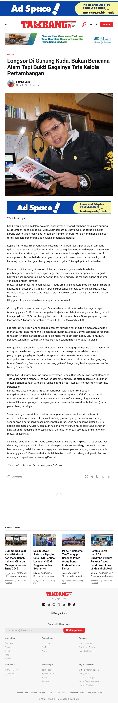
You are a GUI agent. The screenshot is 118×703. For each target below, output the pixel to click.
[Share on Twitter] (86, 476)
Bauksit (8, 658)
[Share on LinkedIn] (98, 476)
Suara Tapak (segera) (89, 681)
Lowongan (84, 673)
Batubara (9, 643)
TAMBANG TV (11, 670)
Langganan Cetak (76, 693)
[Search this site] (84, 24)
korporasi (46, 643)
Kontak (51, 693)
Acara (44, 651)
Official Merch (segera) (89, 670)
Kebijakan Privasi (95, 693)
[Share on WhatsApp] (103, 476)
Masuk (93, 24)
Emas (7, 647)
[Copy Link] (109, 476)
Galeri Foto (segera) (88, 677)
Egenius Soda (23, 82)
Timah (8, 651)
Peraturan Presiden (88, 647)
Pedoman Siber (38, 693)
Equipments (10, 673)
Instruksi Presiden (87, 651)
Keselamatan (48, 673)
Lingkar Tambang (87, 685)
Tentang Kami (22, 693)
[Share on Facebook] (92, 476)
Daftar (106, 24)
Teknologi (46, 670)
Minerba (45, 677)
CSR (44, 647)
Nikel (7, 654)
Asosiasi (45, 681)
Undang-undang (86, 643)
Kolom (10, 54)
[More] (6, 24)
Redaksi (61, 693)
